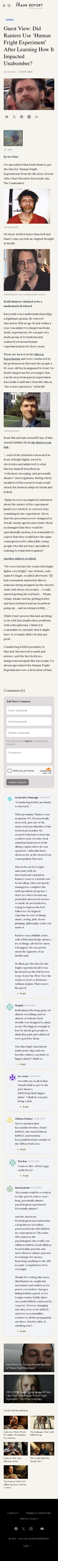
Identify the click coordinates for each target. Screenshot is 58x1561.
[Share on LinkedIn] (29, 117)
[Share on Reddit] (22, 117)
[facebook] (16, 1529)
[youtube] (42, 1529)
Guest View (26, 71)
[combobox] (29, 1546)
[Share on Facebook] (7, 117)
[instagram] (31, 1529)
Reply (23, 993)
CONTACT (12, 1513)
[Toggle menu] (4, 5)
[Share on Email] (36, 117)
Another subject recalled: (20, 558)
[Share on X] (14, 117)
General (10, 20)
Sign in (28, 741)
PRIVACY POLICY (29, 1518)
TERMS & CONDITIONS (38, 1513)
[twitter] (23, 1529)
